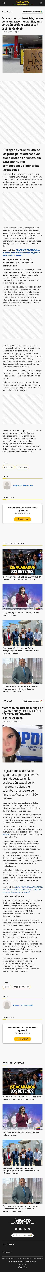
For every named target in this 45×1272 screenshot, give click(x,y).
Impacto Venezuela (23, 485)
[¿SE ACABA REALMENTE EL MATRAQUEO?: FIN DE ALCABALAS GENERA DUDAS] (22, 562)
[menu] (4, 3)
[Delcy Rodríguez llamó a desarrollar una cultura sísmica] (22, 597)
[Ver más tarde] (3, 29)
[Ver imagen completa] (40, 37)
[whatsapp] (6, 28)
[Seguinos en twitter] (16, 1229)
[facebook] (10, 28)
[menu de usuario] (41, 3)
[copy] (21, 28)
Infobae (6, 834)
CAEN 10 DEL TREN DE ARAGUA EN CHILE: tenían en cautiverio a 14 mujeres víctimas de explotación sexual (22, 889)
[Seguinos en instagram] (24, 1229)
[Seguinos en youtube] (20, 1229)
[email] (17, 28)
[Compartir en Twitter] (13, 28)
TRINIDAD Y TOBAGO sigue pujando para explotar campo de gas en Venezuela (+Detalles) (21, 252)
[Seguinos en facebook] (29, 1229)
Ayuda (34, 1262)
